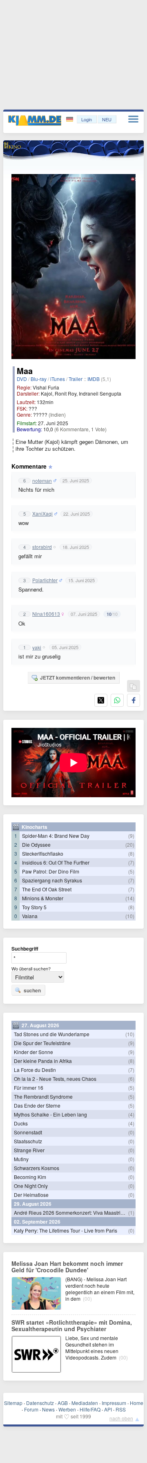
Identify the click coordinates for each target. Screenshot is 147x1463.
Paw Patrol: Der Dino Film (50, 871)
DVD (22, 378)
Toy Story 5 (34, 907)
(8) (131, 853)
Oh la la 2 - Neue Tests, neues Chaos (55, 1078)
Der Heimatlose (31, 1194)
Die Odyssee (36, 844)
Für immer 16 (28, 1087)
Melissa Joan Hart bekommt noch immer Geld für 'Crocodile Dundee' (67, 1266)
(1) (131, 1212)
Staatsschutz (28, 1141)
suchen (32, 990)
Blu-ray (39, 378)
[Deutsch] (70, 119)
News (48, 1409)
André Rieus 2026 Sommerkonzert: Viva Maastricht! (71, 1212)
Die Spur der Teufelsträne (42, 1042)
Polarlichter (45, 580)
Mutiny (21, 1158)
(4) (131, 1114)
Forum (31, 1409)
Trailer (75, 378)
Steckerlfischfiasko (42, 853)
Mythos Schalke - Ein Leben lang (50, 1114)
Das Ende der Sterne (37, 1105)
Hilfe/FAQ (90, 1409)
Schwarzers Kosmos (36, 1167)
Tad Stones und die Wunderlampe (51, 1034)
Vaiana (30, 915)
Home (136, 1402)
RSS (121, 1409)
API (108, 1409)
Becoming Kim (30, 1176)
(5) (131, 871)
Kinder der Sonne (33, 1051)
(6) (131, 1078)
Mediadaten (84, 1402)
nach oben (121, 1418)
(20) (129, 844)
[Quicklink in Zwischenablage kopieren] (133, 687)
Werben (67, 1409)
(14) (129, 898)
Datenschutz (40, 1402)
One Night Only (31, 1185)
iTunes (57, 378)
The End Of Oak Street (46, 889)
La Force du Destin (35, 1069)
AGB (63, 1402)
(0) (131, 1132)
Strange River (29, 1150)
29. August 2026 (32, 1203)
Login (86, 119)
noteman (42, 480)
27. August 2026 (40, 1025)
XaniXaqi (42, 513)
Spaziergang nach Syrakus (52, 880)
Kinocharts (34, 826)
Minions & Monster (42, 898)
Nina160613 (46, 613)
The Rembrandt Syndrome (43, 1096)
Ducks (21, 1123)
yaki (36, 647)
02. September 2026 (37, 1221)
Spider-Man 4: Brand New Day (55, 835)
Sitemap (13, 1402)
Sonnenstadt (28, 1132)
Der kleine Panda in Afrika (43, 1060)
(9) (131, 835)
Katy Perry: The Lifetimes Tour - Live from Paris (65, 1230)
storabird (42, 546)
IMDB (93, 378)
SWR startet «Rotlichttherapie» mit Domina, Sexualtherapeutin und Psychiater (71, 1325)
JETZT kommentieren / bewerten (77, 677)
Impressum (114, 1402)
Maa (25, 371)
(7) (131, 862)
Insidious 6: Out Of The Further (55, 862)
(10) (129, 915)
